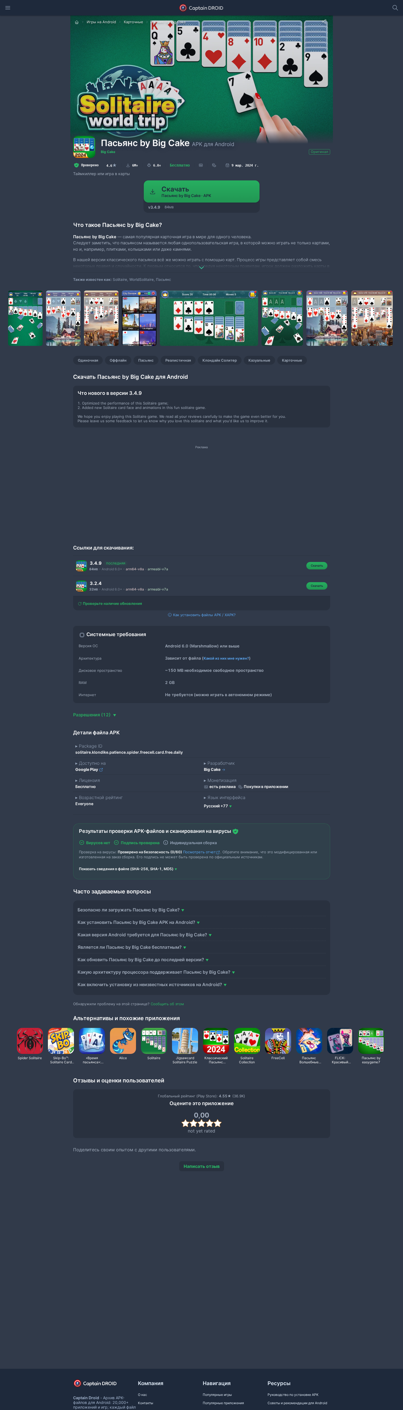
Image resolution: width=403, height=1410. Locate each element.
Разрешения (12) (92, 714)
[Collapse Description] (201, 263)
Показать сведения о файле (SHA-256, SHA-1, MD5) (126, 869)
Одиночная (88, 360)
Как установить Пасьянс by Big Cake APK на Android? (136, 922)
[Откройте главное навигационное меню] (8, 7)
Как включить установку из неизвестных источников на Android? (150, 984)
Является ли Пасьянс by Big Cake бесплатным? (130, 947)
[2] (193, 1123)
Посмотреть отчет (199, 852)
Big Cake (108, 152)
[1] (185, 1123)
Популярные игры (217, 1395)
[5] (218, 1123)
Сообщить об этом (167, 1004)
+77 (216, 806)
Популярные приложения (223, 1403)
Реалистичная (178, 360)
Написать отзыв (202, 1166)
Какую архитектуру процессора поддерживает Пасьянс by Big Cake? (154, 972)
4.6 (111, 165)
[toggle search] (395, 7)
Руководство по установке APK (293, 1395)
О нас (142, 1395)
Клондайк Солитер (219, 360)
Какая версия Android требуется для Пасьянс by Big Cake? (142, 934)
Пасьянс (146, 360)
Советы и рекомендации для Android (297, 1403)
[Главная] (77, 22)
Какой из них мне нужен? (226, 658)
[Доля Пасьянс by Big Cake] (324, 21)
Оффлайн (118, 360)
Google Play (87, 769)
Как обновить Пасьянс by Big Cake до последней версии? (141, 959)
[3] (201, 1123)
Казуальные (259, 360)
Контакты (145, 1403)
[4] (210, 1123)
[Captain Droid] (100, 1385)
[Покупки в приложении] (214, 165)
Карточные (292, 360)
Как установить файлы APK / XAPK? (204, 615)
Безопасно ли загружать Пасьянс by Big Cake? (129, 910)
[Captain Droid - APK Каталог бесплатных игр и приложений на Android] (201, 7)
